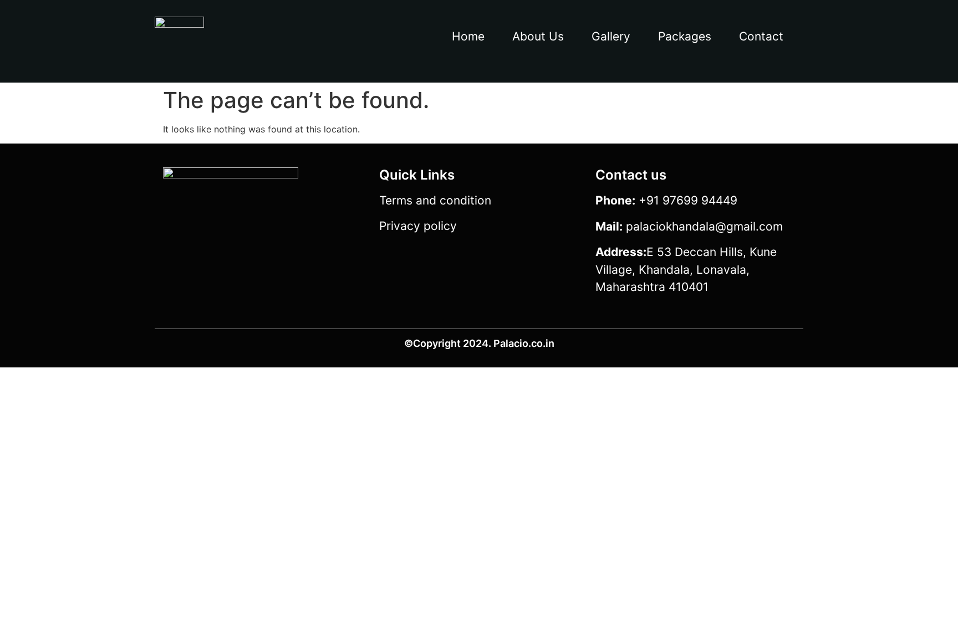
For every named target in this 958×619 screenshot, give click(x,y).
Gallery (611, 36)
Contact (761, 36)
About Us (538, 36)
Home (468, 36)
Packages (684, 36)
